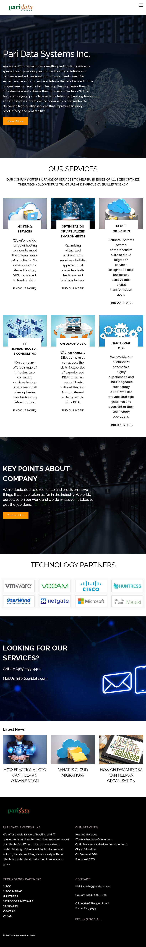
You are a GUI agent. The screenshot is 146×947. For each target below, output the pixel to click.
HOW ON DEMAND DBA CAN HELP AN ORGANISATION (121, 775)
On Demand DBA (86, 854)
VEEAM (7, 916)
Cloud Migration (85, 849)
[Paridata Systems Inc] (20, 10)
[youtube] (93, 926)
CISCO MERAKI (12, 891)
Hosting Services (86, 834)
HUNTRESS (10, 896)
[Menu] (141, 5)
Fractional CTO (85, 859)
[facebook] (86, 926)
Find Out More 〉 (24, 288)
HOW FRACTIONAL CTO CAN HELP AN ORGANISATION (25, 775)
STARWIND (10, 906)
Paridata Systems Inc (17, 935)
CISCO (7, 886)
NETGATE (26, 901)
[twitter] (79, 926)
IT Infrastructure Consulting (93, 839)
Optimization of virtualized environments (101, 844)
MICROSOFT (11, 901)
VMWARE (9, 911)
